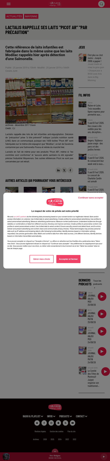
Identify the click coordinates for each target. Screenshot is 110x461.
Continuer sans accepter (90, 197)
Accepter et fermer (68, 259)
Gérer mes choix (41, 259)
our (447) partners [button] (20, 216)
